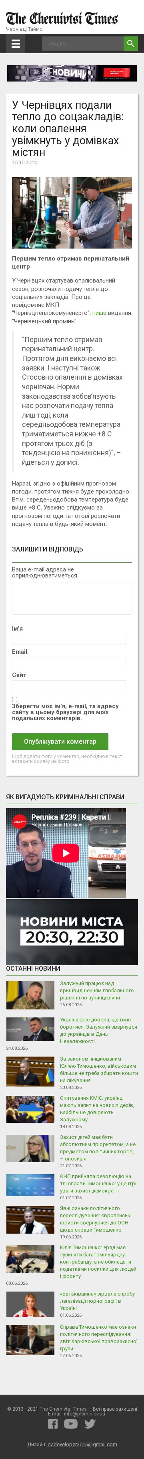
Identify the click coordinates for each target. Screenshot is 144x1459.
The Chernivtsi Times (63, 1409)
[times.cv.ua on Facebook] (53, 1424)
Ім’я (17, 629)
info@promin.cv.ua (84, 1414)
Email (19, 652)
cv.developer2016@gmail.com (82, 1444)
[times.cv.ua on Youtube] (71, 1424)
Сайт (19, 675)
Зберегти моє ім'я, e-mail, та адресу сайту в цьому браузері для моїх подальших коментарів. (65, 712)
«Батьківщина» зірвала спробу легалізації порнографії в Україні (97, 1301)
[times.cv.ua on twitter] (90, 1424)
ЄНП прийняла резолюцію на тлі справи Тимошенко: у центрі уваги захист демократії (98, 1183)
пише (99, 312)
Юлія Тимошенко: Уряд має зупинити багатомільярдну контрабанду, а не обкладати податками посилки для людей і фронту (98, 1261)
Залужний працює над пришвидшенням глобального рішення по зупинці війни (97, 990)
